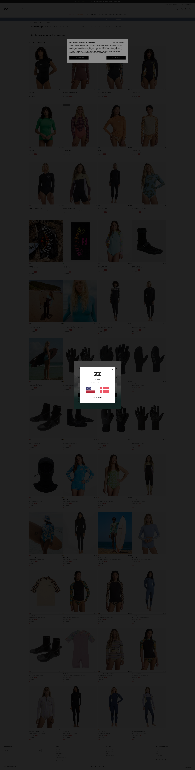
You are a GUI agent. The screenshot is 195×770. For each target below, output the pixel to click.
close (112, 369)
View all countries (97, 397)
